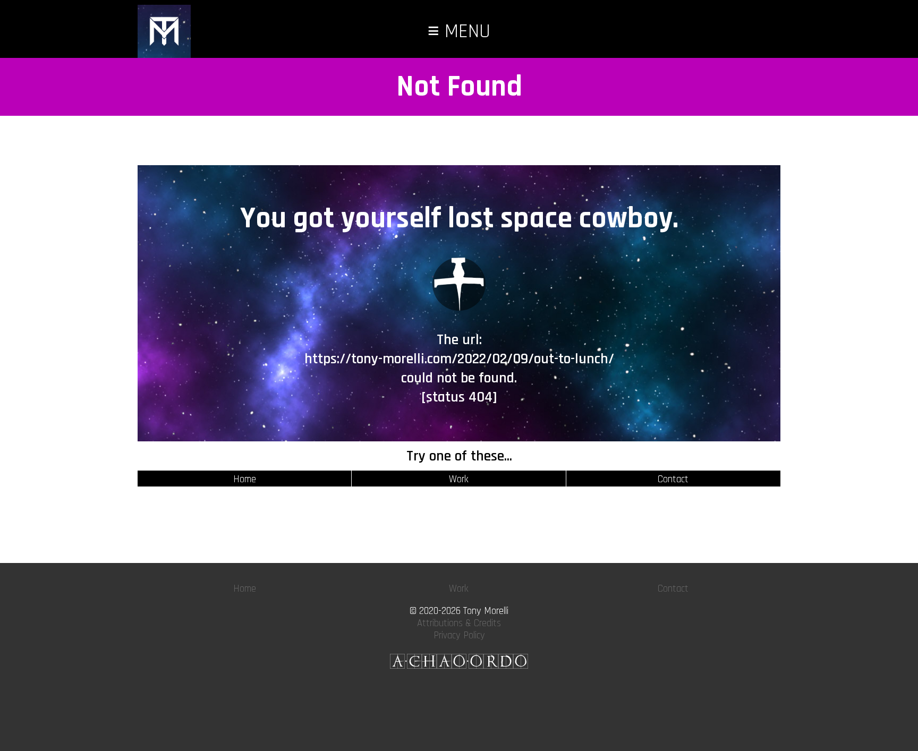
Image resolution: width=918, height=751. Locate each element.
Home (244, 479)
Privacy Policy (459, 635)
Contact (673, 479)
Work (459, 479)
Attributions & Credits (459, 623)
